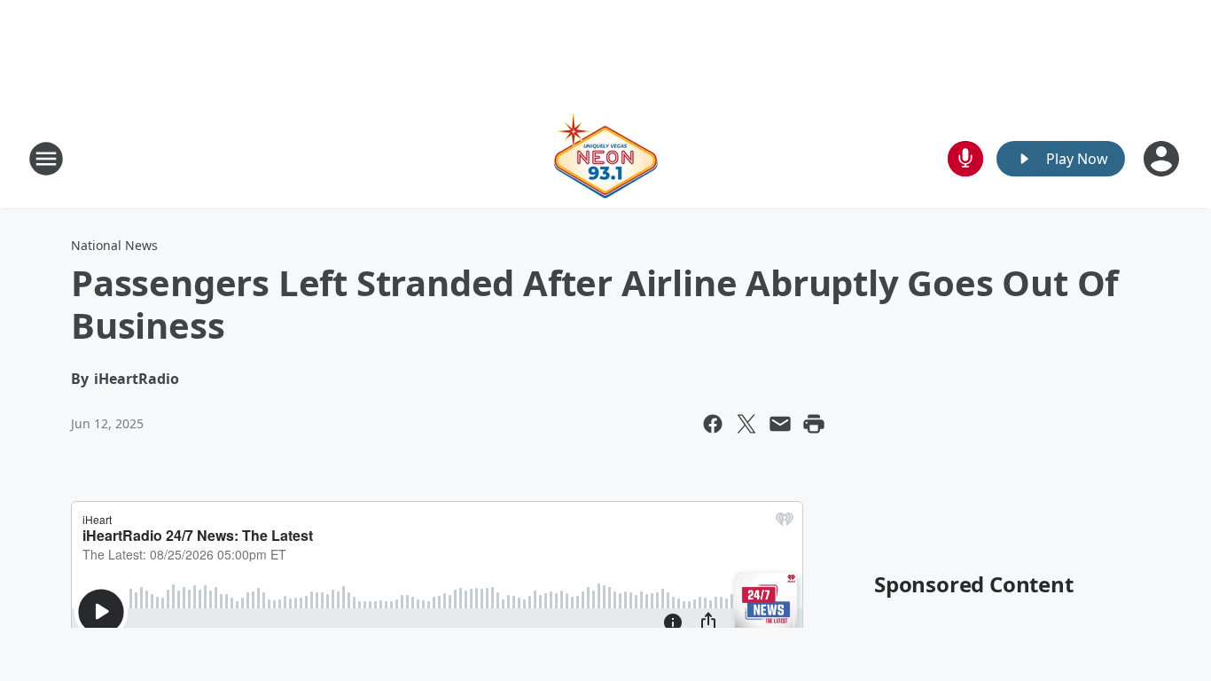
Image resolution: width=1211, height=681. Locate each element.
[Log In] (1163, 158)
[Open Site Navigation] (46, 158)
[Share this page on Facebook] (712, 423)
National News (114, 245)
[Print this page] (813, 423)
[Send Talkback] (965, 158)
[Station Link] (605, 158)
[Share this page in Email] (780, 423)
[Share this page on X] (746, 423)
